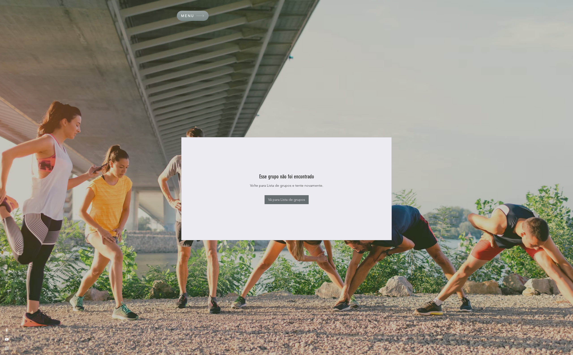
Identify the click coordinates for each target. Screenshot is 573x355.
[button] (193, 16)
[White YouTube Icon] (6, 339)
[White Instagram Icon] (6, 348)
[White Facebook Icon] (6, 330)
